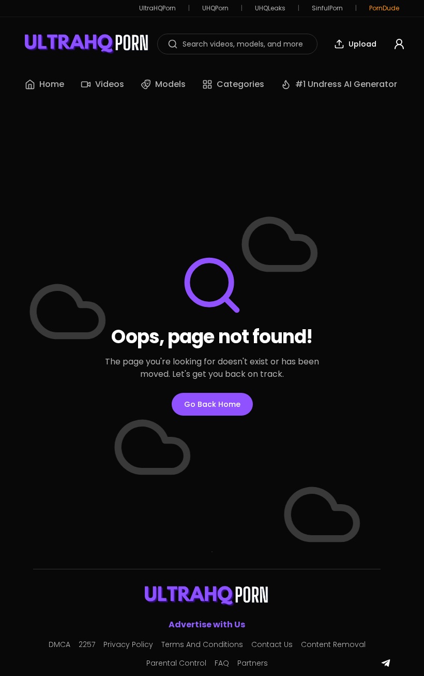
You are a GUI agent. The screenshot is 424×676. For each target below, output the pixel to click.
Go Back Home (212, 404)
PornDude (384, 8)
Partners (252, 663)
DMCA (59, 644)
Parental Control (176, 663)
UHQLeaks (270, 8)
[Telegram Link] (386, 663)
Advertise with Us (207, 624)
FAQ (222, 663)
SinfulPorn (327, 8)
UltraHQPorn (157, 8)
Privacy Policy (128, 644)
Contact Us (272, 644)
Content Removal (333, 644)
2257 (87, 644)
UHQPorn (215, 8)
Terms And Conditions (202, 644)
